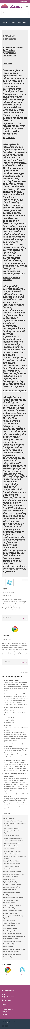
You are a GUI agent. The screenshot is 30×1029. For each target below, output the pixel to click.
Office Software (12, 22)
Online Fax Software (9, 957)
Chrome (5, 635)
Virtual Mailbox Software (11, 952)
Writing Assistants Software (11, 861)
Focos (4, 588)
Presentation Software (10, 928)
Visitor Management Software (12, 954)
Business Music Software (10, 877)
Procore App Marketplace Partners (13, 841)
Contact (4, 1014)
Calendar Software (9, 879)
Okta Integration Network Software (13, 838)
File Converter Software (10, 900)
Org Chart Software (9, 920)
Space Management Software (12, 941)
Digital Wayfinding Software (11, 882)
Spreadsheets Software (10, 944)
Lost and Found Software (10, 908)
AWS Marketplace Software (11, 828)
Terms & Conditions (7, 1009)
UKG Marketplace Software (11, 854)
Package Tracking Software (11, 923)
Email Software (7, 895)
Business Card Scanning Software (13, 874)
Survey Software (8, 946)
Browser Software (22, 22)
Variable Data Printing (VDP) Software (14, 949)
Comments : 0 (8, 617)
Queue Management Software (12, 933)
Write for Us (5, 1012)
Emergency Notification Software (13, 897)
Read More (24, 619)
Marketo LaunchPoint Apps (11, 835)
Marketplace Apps (8, 818)
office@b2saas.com (9, 997)
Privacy (4, 1007)
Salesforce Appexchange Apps (12, 843)
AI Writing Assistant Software (12, 864)
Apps (5, 22)
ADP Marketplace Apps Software (13, 821)
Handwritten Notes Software (12, 905)
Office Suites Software (10, 913)
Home (4, 1004)
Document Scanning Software (12, 887)
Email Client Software (9, 890)
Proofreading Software (10, 869)
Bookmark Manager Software (12, 871)
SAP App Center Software (11, 846)
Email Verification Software (11, 892)
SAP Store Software (9, 848)
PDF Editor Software (9, 925)
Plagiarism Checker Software (12, 866)
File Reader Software (9, 903)
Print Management (9, 931)
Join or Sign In (24, 1)
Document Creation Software (12, 884)
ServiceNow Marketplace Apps (12, 851)
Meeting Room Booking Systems (12, 910)
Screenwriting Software (10, 939)
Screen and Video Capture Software (14, 936)
